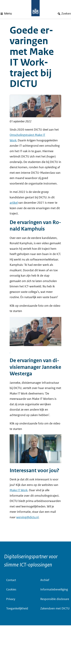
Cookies (11, 589)
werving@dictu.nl (27, 517)
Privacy (10, 599)
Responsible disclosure (54, 599)
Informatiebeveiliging (54, 589)
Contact (11, 580)
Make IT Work (19, 490)
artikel (14, 203)
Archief (44, 580)
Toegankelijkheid (17, 608)
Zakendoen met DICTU (55, 608)
